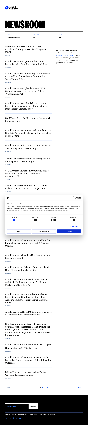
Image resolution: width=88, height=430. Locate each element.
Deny (18, 231)
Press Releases (22, 414)
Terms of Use (42, 414)
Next (79, 387)
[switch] (34, 220)
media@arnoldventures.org (65, 55)
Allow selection (44, 231)
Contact (14, 414)
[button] (18, 36)
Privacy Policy (33, 414)
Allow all (69, 231)
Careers (7, 414)
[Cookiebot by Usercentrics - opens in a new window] (73, 197)
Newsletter (51, 414)
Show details (74, 226)
